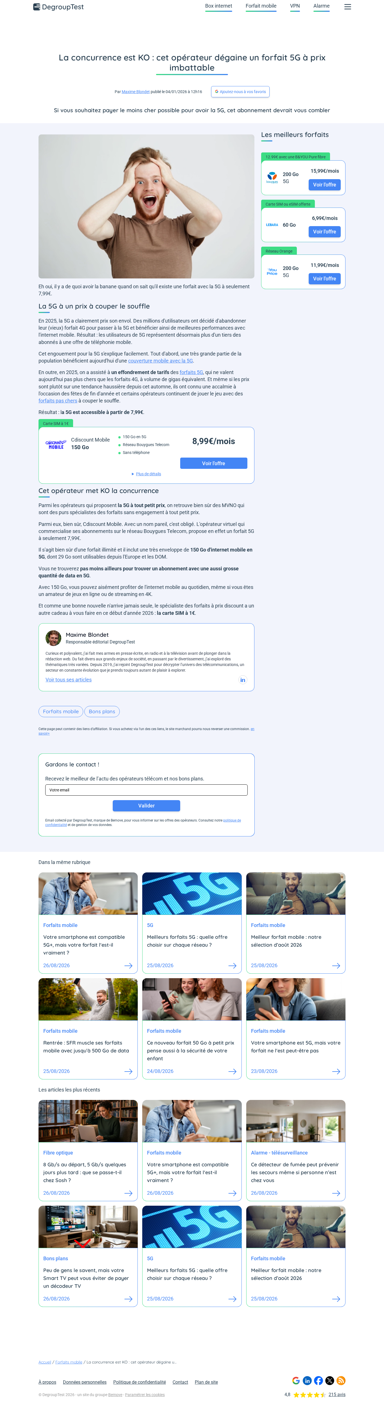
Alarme (321, 6)
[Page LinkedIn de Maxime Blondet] (242, 679)
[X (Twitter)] (329, 1380)
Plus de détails (148, 474)
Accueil (45, 1362)
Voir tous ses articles (69, 680)
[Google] (296, 1380)
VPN (295, 6)
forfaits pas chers (58, 401)
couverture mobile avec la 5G (160, 361)
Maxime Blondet (136, 91)
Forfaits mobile (61, 711)
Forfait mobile (261, 6)
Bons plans (102, 711)
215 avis (337, 1394)
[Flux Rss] (340, 1380)
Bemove (115, 1394)
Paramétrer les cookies (145, 1394)
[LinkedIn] (307, 1380)
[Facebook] (318, 1380)
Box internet (218, 6)
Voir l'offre (324, 184)
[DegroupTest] (59, 6)
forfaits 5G (191, 372)
